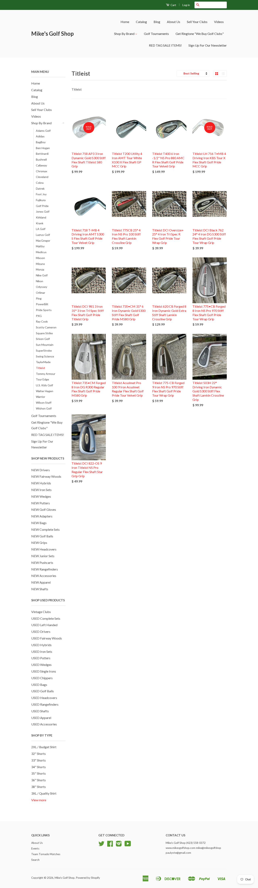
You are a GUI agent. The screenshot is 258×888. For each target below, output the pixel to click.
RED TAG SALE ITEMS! (165, 45)
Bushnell (41, 159)
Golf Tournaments (156, 34)
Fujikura (41, 200)
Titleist (40, 368)
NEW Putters (40, 503)
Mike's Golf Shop (52, 33)
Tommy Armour (45, 373)
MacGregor (43, 240)
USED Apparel (41, 718)
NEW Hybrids (41, 483)
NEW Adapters (41, 516)
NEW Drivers (40, 470)
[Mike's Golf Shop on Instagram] (119, 845)
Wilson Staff (43, 402)
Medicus (41, 252)
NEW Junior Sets (42, 556)
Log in (186, 5)
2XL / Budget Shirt (43, 747)
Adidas (40, 136)
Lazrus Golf (43, 234)
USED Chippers (42, 678)
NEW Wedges (41, 496)
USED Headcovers (44, 698)
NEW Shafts (39, 589)
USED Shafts (40, 711)
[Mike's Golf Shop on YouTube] (128, 845)
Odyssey (41, 286)
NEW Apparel (41, 582)
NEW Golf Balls (42, 536)
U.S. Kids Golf (44, 385)
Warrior (40, 396)
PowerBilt (42, 304)
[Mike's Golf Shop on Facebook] (110, 845)
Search (35, 859)
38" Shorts (38, 787)
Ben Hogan (43, 148)
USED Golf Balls (42, 691)
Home (125, 22)
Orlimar (40, 292)
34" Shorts (38, 767)
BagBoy (41, 142)
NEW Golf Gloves (43, 509)
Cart (173, 5)
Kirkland (41, 217)
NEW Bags (39, 523)
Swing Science (45, 356)
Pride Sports (44, 310)
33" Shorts (38, 760)
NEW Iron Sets (41, 490)
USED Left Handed (44, 625)
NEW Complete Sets (45, 529)
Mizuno (40, 263)
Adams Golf (43, 130)
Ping (39, 298)
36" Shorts (38, 780)
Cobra (40, 182)
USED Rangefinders (44, 704)
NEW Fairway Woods (46, 476)
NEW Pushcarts (42, 562)
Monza (40, 269)
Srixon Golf (43, 339)
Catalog (141, 22)
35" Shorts (38, 773)
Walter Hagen (44, 391)
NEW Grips (39, 542)
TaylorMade (43, 362)
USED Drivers (40, 631)
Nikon (39, 281)
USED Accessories (44, 724)
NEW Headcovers (43, 549)
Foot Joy (41, 194)
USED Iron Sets (41, 651)
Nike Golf (42, 275)
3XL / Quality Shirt (43, 793)
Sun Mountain (44, 344)
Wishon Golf (44, 408)
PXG (39, 316)
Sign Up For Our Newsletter (207, 45)
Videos (219, 22)
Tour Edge (42, 379)
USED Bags (39, 684)
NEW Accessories (43, 576)
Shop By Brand (124, 34)
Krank (39, 223)
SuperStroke (44, 350)
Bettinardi (42, 153)
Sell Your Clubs (197, 22)
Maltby (40, 246)
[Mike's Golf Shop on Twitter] (101, 845)
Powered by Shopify (88, 877)
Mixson (40, 258)
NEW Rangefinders (44, 569)
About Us (173, 22)
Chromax (41, 171)
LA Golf (40, 229)
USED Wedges (41, 665)
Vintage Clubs (41, 612)
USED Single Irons (43, 671)
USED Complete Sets (45, 618)
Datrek (40, 188)
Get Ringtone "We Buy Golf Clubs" (200, 34)
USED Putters (40, 658)
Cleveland (42, 177)
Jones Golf (42, 211)
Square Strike (44, 333)
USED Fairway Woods (46, 638)
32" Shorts (38, 753)
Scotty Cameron (46, 327)
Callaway (41, 165)
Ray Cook (42, 321)
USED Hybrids (41, 645)
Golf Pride (42, 206)
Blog (157, 22)
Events (35, 848)
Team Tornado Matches (45, 854)
